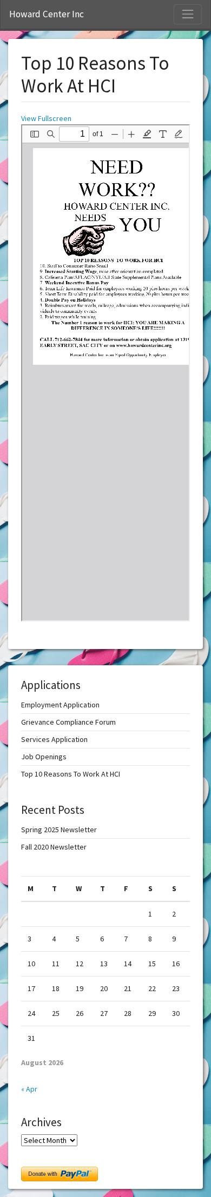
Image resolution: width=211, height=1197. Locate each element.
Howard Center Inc (46, 14)
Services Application (54, 739)
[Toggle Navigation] (188, 14)
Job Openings (44, 756)
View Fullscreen (46, 118)
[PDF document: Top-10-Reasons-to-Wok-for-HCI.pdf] (105, 372)
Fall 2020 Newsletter (54, 847)
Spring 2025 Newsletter (59, 829)
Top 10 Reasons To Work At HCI (70, 774)
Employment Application (60, 705)
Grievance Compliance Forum (68, 722)
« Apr (29, 1089)
